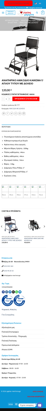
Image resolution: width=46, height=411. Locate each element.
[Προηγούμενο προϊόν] (25, 26)
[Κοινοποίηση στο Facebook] (8, 113)
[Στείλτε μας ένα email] (13, 291)
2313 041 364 (8, 266)
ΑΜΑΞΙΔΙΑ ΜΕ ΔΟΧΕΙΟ (29, 22)
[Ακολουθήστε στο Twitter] (10, 291)
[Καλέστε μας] (16, 291)
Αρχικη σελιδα (12, 20)
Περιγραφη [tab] (6, 127)
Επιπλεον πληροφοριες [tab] (11, 131)
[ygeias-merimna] (25, 12)
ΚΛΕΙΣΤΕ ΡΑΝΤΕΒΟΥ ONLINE (18, 3)
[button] (3, 12)
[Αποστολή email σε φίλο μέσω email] (16, 113)
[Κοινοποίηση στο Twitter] (12, 113)
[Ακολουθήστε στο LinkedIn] (19, 291)
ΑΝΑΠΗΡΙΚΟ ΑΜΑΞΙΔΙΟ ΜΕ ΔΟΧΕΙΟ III (34, 239)
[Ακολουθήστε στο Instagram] (6, 291)
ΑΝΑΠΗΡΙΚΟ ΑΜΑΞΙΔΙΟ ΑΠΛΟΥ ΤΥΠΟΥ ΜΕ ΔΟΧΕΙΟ (12, 239)
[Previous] (1, 230)
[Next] (44, 230)
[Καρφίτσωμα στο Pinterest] (20, 113)
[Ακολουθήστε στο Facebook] (3, 291)
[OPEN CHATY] (40, 405)
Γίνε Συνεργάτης (8, 315)
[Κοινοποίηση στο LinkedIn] (24, 113)
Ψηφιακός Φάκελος (9, 309)
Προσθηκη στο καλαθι (26, 99)
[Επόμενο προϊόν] (21, 26)
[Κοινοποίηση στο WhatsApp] (4, 113)
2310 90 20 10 (8, 271)
